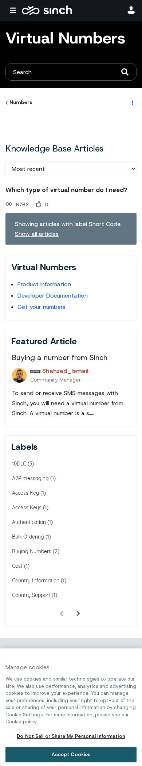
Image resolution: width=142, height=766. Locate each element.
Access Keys (27, 507)
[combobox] (71, 72)
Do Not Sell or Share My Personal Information (71, 736)
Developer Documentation (52, 295)
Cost (17, 566)
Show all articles (37, 234)
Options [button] (132, 102)
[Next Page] (78, 613)
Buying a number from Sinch (59, 357)
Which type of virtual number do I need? (66, 190)
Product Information (44, 284)
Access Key (25, 493)
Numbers (20, 102)
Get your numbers (41, 307)
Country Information (35, 580)
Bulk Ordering (28, 536)
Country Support (31, 595)
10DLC (19, 463)
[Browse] (14, 10)
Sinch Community (47, 10)
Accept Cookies (71, 754)
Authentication (29, 522)
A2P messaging (30, 478)
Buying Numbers (31, 551)
